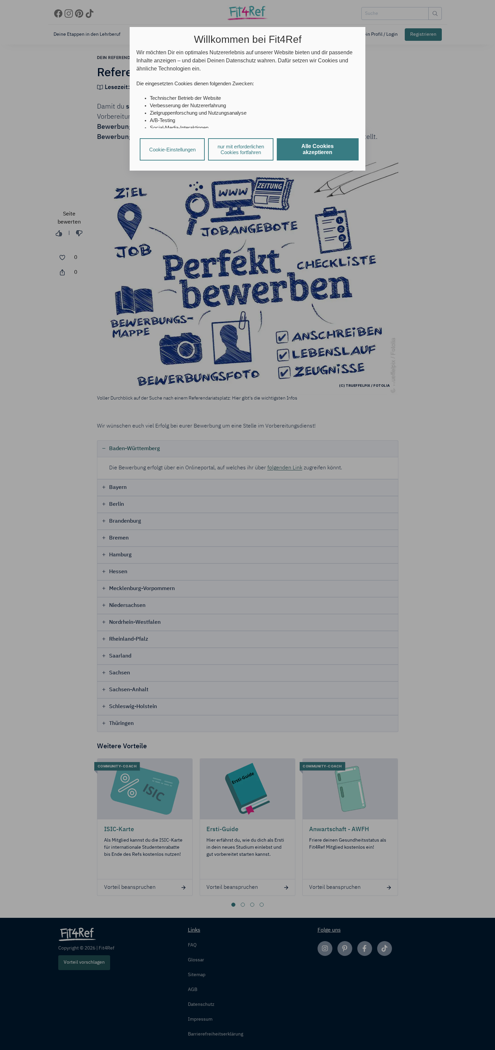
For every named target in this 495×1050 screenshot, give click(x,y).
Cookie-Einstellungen (172, 149)
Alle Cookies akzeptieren (317, 149)
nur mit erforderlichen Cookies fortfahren (241, 149)
